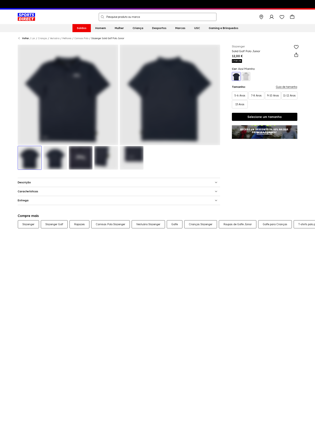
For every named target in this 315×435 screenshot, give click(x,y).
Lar (33, 38)
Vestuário (55, 38)
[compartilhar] (296, 55)
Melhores (67, 38)
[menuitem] (81, 28)
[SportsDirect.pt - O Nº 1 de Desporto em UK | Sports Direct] (26, 17)
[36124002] (245, 76)
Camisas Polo (81, 38)
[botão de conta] (271, 17)
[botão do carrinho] (292, 17)
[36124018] (236, 76)
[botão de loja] (261, 17)
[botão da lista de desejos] (282, 17)
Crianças (42, 38)
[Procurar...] (102, 17)
